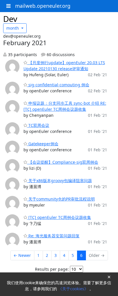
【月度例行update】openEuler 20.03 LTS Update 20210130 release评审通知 (64, 65)
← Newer (22, 255)
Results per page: (52, 269)
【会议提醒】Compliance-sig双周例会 (62, 162)
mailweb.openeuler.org (42, 5)
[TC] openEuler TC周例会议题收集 (59, 217)
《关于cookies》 (73, 288)
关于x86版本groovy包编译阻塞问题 (59, 180)
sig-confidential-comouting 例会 (58, 84)
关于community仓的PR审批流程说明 (61, 199)
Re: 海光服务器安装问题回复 (53, 235)
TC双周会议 (38, 125)
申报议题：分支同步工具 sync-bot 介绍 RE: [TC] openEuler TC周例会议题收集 (64, 106)
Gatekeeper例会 (42, 143)
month (13, 28)
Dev (10, 18)
